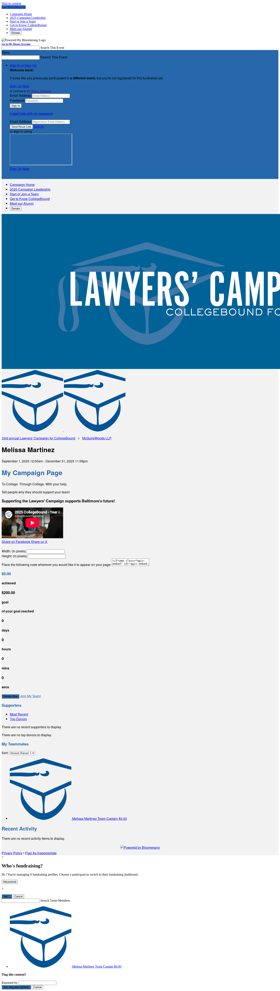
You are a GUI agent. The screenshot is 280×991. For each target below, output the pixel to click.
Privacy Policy (12, 853)
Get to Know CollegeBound (28, 25)
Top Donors (18, 719)
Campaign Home (21, 14)
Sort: (5, 752)
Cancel (18, 896)
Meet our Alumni (21, 29)
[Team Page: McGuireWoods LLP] (94, 430)
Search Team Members (55, 900)
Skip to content (11, 3)
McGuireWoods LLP (97, 438)
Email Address (20, 95)
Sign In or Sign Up (23, 65)
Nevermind (9, 881)
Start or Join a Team (23, 21)
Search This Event (52, 47)
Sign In (39, 126)
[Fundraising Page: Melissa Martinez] (33, 430)
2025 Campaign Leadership (28, 17)
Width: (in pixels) (14, 551)
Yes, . (6, 896)
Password (17, 100)
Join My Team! (30, 696)
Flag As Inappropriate (41, 853)
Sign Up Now (19, 86)
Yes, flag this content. (16, 987)
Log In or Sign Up (14, 7)
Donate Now (10, 696)
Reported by (10, 982)
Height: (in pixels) (14, 556)
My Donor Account (39, 91)
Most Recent (19, 714)
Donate (15, 32)
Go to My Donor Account (16, 44)
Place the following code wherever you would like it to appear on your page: (56, 564)
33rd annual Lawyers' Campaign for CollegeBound (38, 438)
